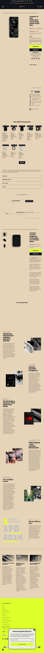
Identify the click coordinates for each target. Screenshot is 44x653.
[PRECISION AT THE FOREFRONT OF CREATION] (22, 558)
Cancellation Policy (5, 624)
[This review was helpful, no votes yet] (36, 218)
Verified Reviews (5, 610)
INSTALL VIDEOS (5, 612)
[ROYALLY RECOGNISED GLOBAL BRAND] (36, 558)
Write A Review (29, 201)
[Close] (34, 629)
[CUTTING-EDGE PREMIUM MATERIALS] (8, 558)
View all (22, 162)
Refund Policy (5, 619)
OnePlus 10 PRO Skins (13, 229)
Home (3, 229)
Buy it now (35, 49)
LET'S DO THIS (22, 644)
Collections (7, 229)
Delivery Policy (5, 622)
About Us (4, 614)
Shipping (35, 33)
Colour (31, 36)
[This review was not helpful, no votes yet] (38, 218)
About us (4, 186)
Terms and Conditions (6, 617)
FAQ (3, 605)
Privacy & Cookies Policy (7, 620)
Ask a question (5, 183)
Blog (3, 607)
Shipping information (6, 179)
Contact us (4, 615)
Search (3, 609)
